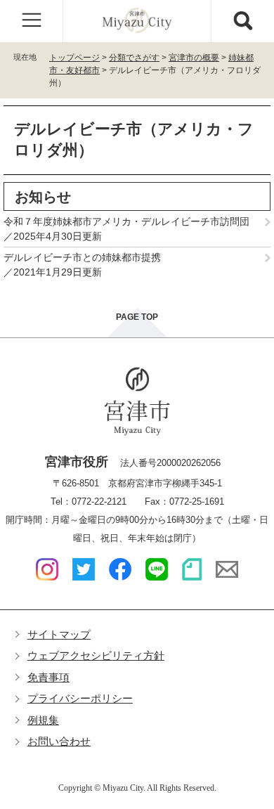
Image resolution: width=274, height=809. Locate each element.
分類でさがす (134, 58)
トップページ (74, 58)
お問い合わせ (59, 741)
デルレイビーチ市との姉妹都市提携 (82, 257)
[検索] (242, 21)
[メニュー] (31, 21)
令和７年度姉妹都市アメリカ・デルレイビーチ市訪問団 (126, 221)
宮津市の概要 (194, 58)
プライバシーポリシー (80, 698)
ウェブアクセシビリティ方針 (95, 655)
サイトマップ (59, 634)
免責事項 (48, 677)
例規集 (43, 720)
